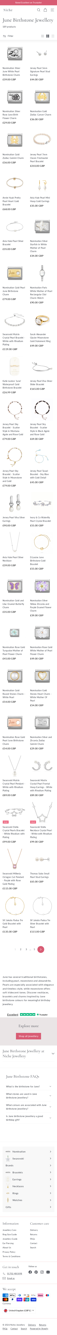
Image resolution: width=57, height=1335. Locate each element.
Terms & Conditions (11, 1256)
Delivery (34, 1230)
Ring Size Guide (10, 1234)
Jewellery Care (9, 1230)
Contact (33, 1243)
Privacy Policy (9, 1252)
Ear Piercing (8, 1243)
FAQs (32, 1239)
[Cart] (45, 9)
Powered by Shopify (39, 1328)
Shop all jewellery (28, 1036)
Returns (33, 1234)
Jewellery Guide (10, 1239)
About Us (7, 1247)
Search (33, 1247)
